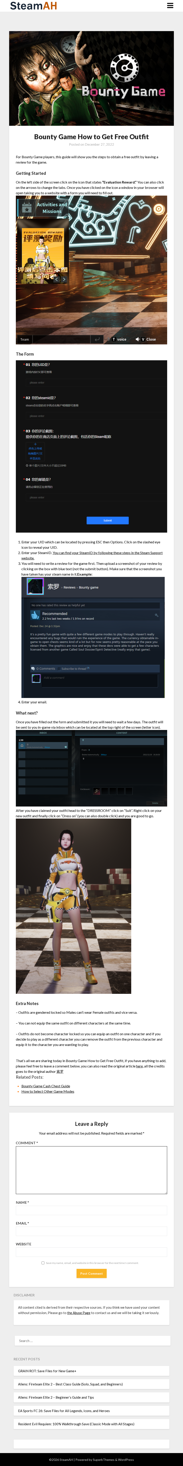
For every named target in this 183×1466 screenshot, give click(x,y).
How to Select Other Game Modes (47, 1091)
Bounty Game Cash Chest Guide (45, 1086)
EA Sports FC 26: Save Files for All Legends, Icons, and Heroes (64, 1411)
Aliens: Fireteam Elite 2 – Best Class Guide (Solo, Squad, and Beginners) (70, 1384)
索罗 (60, 1071)
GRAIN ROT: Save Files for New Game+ (47, 1371)
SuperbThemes (103, 1460)
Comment (27, 1143)
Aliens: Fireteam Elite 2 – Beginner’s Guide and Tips (56, 1397)
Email (22, 1223)
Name (22, 1202)
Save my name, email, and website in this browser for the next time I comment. (92, 1263)
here (139, 1066)
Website (23, 1244)
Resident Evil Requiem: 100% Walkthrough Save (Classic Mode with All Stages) (76, 1424)
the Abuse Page (78, 1313)
